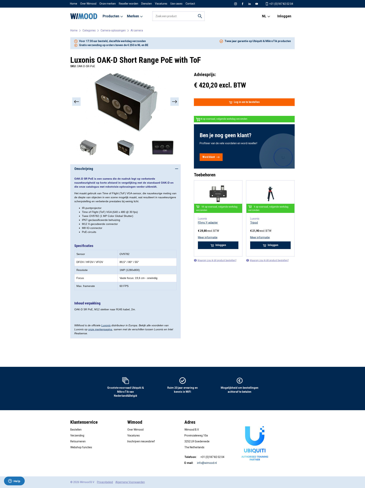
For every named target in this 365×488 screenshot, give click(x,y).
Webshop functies (81, 447)
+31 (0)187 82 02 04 (281, 3)
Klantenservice (84, 422)
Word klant (208, 156)
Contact (190, 3)
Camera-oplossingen (113, 30)
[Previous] (76, 101)
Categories (89, 30)
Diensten (146, 3)
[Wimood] (83, 16)
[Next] (174, 101)
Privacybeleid (105, 482)
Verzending (77, 435)
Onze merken (107, 3)
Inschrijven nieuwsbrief (141, 441)
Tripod (254, 222)
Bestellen (76, 429)
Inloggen (284, 16)
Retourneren (78, 441)
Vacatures (161, 3)
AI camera (137, 30)
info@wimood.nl (207, 462)
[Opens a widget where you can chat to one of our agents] (14, 481)
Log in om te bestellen (247, 101)
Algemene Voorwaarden (130, 482)
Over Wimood (88, 3)
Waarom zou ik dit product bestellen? (217, 260)
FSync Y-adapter (208, 222)
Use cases (176, 3)
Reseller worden (128, 3)
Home (73, 3)
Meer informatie (207, 237)
